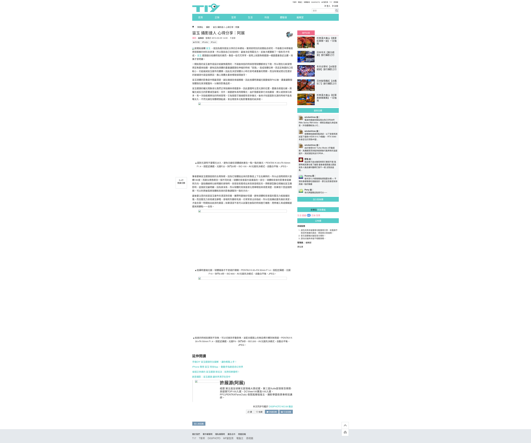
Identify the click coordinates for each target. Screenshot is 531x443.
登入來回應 (199, 423)
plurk (214, 42)
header (345, 425)
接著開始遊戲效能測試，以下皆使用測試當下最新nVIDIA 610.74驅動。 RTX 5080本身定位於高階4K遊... (318, 136)
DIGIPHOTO (315, 2)
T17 (206, 7)
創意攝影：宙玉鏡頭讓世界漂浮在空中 (211, 376)
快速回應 (273, 411)
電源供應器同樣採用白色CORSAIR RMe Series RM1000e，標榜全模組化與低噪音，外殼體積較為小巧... (318, 122)
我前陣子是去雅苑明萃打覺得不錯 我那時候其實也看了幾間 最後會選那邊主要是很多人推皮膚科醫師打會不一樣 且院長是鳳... (317, 165)
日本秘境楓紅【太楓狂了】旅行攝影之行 (327, 82)
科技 (267, 17)
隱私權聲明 (220, 434)
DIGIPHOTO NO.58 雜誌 (281, 406)
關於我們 (196, 434)
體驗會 (283, 17)
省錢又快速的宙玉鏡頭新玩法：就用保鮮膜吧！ (216, 371)
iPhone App (217, 366)
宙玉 (208, 48)
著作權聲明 (207, 434)
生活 (250, 17)
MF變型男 (324, 2)
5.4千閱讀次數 (181, 181)
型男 (233, 17)
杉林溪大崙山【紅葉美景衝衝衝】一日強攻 (327, 97)
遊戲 (304, 215)
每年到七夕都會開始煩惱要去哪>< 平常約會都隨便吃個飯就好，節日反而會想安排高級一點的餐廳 (318, 181)
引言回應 (287, 411)
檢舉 (233, 38)
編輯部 (201, 38)
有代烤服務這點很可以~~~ (315, 192)
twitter (206, 42)
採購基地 (307, 2)
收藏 (260, 411)
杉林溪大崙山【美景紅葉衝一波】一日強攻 (327, 40)
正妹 (217, 17)
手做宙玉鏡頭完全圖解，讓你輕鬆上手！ (214, 361)
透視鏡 (336, 2)
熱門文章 (306, 32)
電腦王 (300, 2)
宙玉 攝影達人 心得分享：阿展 (226, 27)
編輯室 (300, 17)
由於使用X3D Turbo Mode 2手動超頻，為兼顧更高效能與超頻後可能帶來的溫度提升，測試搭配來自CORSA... (318, 150)
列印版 (197, 42)
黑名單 (300, 246)
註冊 (336, 5)
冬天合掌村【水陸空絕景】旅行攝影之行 (327, 68)
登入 (328, 5)
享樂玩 (200, 27)
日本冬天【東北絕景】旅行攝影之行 (325, 54)
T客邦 (294, 2)
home (345, 432)
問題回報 (242, 434)
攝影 (208, 27)
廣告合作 (231, 434)
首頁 (200, 17)
